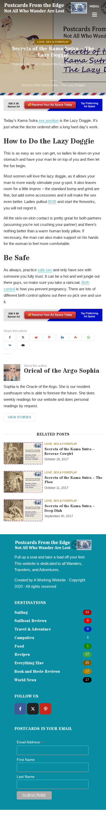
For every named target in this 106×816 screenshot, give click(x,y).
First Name (26, 760)
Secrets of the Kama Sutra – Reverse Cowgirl (70, 451)
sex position (49, 120)
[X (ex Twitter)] (33, 709)
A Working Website (50, 580)
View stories (19, 417)
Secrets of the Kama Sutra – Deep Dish (70, 508)
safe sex (45, 270)
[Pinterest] (45, 709)
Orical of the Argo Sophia (58, 64)
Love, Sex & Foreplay (53, 41)
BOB (52, 201)
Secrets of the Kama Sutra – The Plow (73, 480)
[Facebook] (20, 709)
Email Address (30, 742)
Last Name (25, 777)
